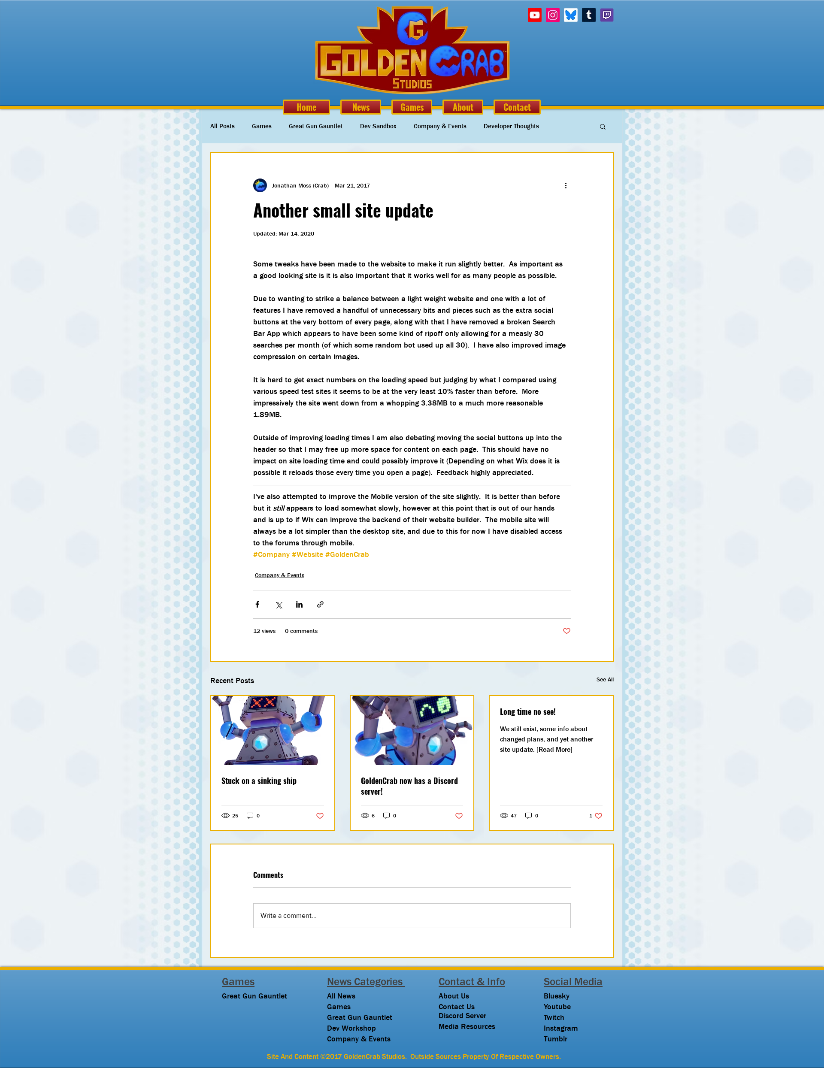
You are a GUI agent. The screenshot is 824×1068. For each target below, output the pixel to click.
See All (605, 679)
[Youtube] (535, 15)
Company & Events (440, 126)
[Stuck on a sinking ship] (272, 730)
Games (262, 126)
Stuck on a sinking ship (259, 780)
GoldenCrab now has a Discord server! (409, 786)
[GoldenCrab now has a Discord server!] (412, 730)
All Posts (222, 126)
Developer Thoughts (511, 126)
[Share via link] (320, 604)
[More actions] (565, 185)
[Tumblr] (589, 15)
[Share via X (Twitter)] (278, 604)
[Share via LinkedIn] (299, 604)
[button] (603, 126)
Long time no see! (528, 711)
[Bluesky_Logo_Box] (571, 15)
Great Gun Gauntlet (316, 126)
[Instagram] (553, 15)
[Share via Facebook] (257, 604)
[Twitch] (607, 15)
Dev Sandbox (378, 126)
